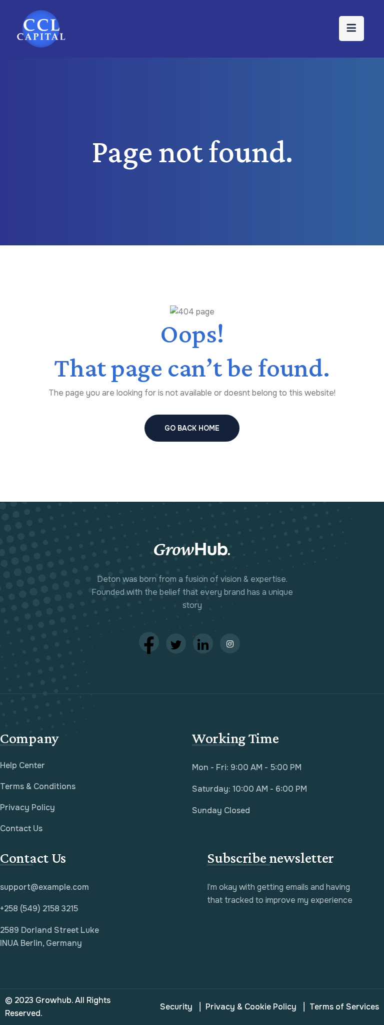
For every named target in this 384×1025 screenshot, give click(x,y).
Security (176, 1006)
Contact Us (21, 828)
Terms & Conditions (38, 786)
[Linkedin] (203, 643)
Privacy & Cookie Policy (251, 1006)
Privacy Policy (27, 807)
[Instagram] (230, 643)
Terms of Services (344, 1006)
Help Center (22, 765)
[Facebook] (149, 642)
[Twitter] (176, 643)
